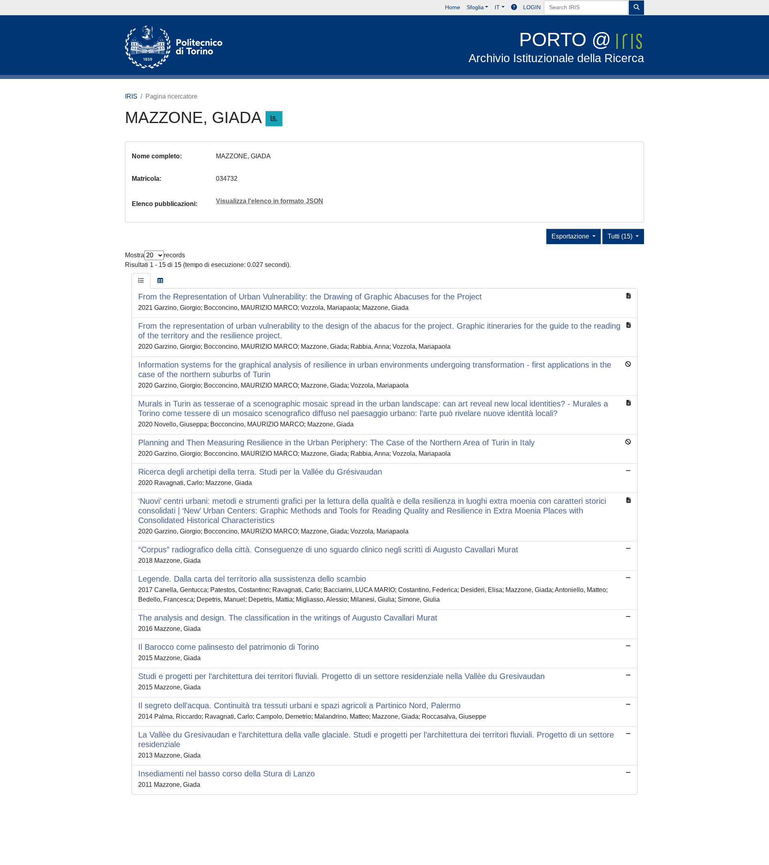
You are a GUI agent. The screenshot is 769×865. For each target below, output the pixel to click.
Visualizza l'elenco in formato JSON (269, 201)
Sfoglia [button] (475, 7)
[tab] (141, 281)
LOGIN (532, 7)
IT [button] (497, 7)
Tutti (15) (621, 236)
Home (452, 7)
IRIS (131, 96)
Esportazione (571, 236)
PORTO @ (556, 47)
